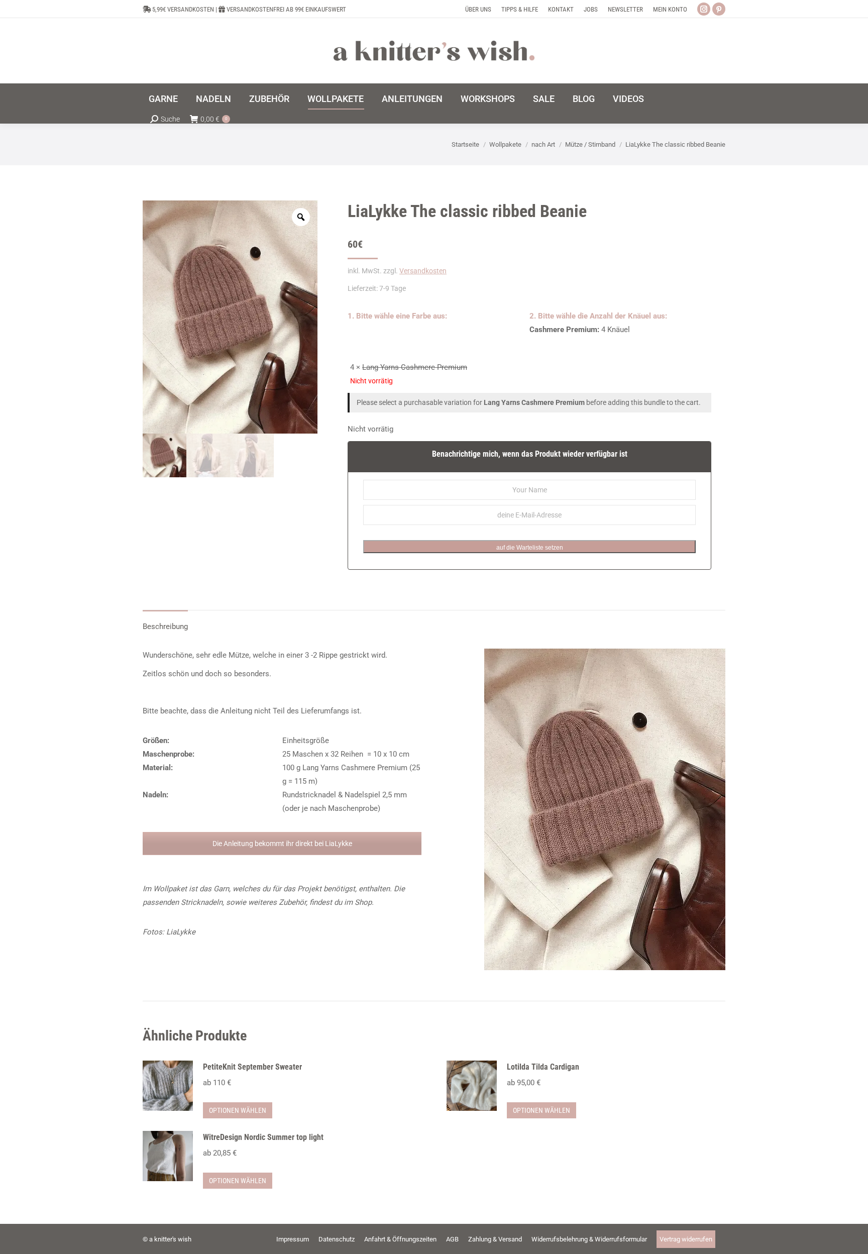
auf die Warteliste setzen (529, 547)
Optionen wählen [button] (237, 1110)
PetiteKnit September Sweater (252, 1067)
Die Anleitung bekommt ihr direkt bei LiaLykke (282, 844)
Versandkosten (423, 271)
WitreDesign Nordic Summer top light (263, 1137)
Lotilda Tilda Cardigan (543, 1067)
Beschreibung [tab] (165, 626)
